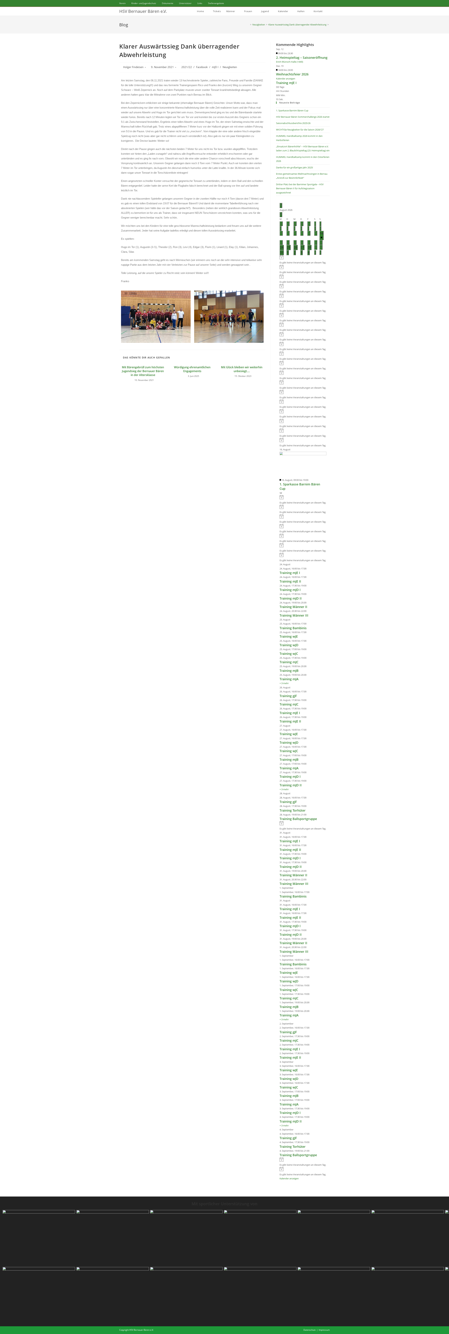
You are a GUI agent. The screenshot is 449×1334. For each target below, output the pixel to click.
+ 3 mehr (284, 683)
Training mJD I (290, 590)
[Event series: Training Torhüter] (308, 806)
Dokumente (167, 3)
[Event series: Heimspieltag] (294, 53)
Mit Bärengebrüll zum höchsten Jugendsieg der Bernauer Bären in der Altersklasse (143, 371)
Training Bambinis (293, 628)
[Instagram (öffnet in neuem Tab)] (324, 3)
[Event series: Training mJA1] (308, 674)
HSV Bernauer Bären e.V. (143, 11)
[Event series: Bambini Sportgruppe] (308, 623)
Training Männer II (293, 607)
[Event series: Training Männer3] (308, 611)
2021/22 (186, 67)
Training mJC (289, 662)
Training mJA (289, 679)
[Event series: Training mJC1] (308, 657)
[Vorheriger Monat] (281, 205)
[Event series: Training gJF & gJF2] (308, 691)
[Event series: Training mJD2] (308, 594)
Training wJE (289, 636)
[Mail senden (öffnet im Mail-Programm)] (328, 3)
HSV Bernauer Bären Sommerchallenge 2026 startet (303, 116)
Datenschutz (309, 1329)
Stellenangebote (216, 3)
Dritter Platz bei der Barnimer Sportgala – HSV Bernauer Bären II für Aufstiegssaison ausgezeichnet (300, 188)
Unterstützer (185, 3)
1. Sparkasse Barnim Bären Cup (292, 110)
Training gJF (288, 696)
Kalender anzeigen (285, 78)
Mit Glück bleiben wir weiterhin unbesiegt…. (241, 369)
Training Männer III (294, 615)
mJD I (215, 67)
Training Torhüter (293, 810)
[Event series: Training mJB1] (308, 666)
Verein (122, 3)
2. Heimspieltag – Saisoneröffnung (301, 57)
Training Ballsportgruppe (298, 819)
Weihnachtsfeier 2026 (292, 74)
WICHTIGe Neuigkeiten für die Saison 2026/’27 (300, 129)
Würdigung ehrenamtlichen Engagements (192, 369)
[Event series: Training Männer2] (308, 602)
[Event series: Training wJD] (308, 640)
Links (199, 3)
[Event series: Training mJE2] (308, 577)
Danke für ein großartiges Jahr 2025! (294, 167)
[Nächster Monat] (281, 214)
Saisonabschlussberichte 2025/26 (293, 123)
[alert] (303, 260)
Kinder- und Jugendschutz (143, 3)
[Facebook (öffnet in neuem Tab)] (320, 3)
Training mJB (289, 670)
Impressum (324, 1329)
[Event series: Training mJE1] (308, 568)
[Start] (248, 24)
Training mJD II (291, 598)
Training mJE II (290, 581)
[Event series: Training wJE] (308, 632)
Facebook (202, 67)
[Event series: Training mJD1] (308, 585)
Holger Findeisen (133, 67)
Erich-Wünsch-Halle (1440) (289, 61)
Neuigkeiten (230, 67)
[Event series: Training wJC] (308, 649)
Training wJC (289, 653)
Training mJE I (286, 83)
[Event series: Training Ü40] (308, 814)
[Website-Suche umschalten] (328, 11)
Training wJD (289, 645)
